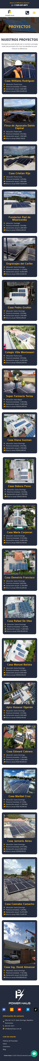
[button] (34, 13)
